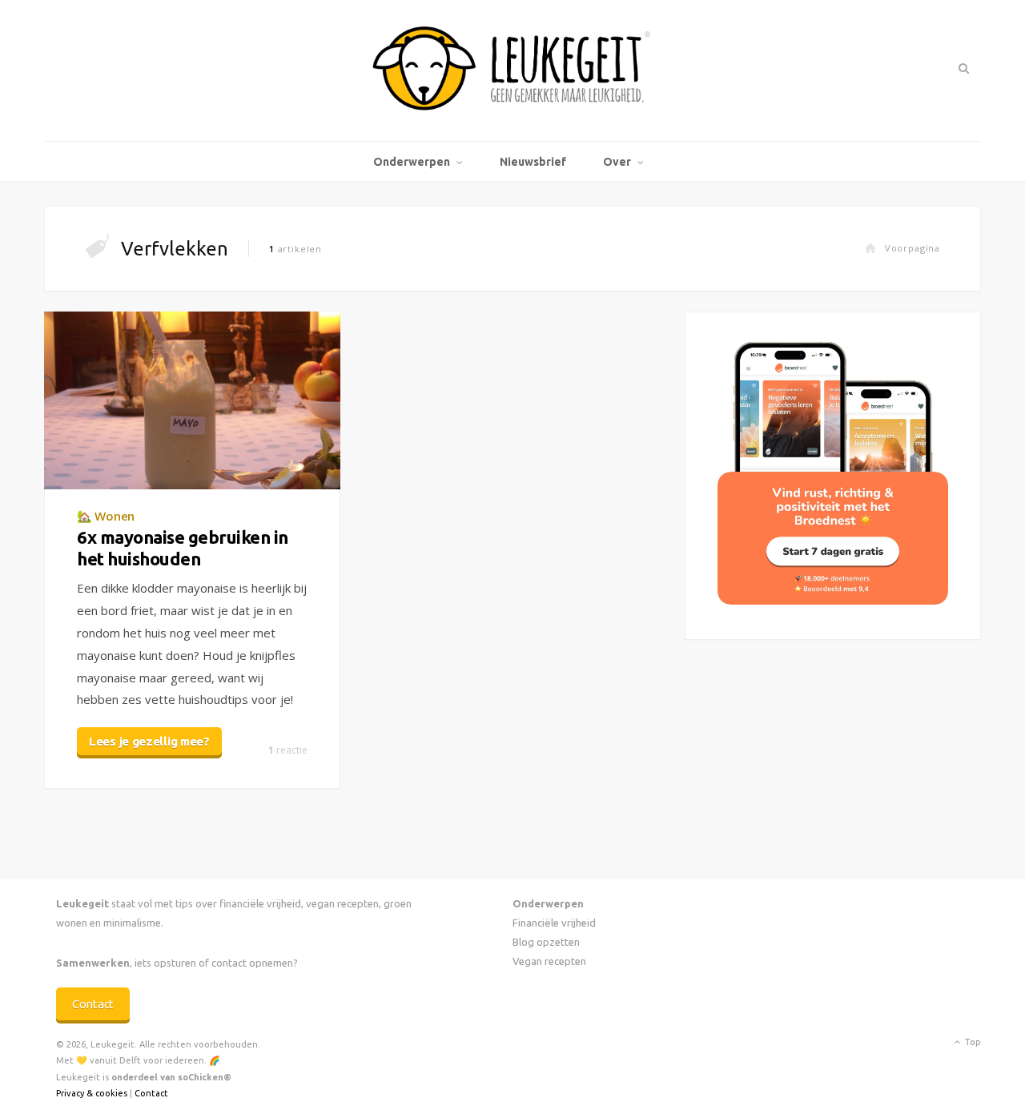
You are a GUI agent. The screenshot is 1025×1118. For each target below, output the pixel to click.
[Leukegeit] (512, 70)
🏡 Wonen (106, 516)
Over (617, 161)
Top (972, 1042)
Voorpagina (912, 248)
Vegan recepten (549, 961)
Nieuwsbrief (533, 161)
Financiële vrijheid (554, 922)
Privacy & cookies (91, 1093)
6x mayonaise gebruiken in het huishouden (182, 547)
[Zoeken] (962, 68)
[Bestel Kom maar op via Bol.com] (833, 600)
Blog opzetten (546, 941)
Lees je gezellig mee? (149, 741)
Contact (93, 1004)
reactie (288, 750)
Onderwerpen (411, 161)
